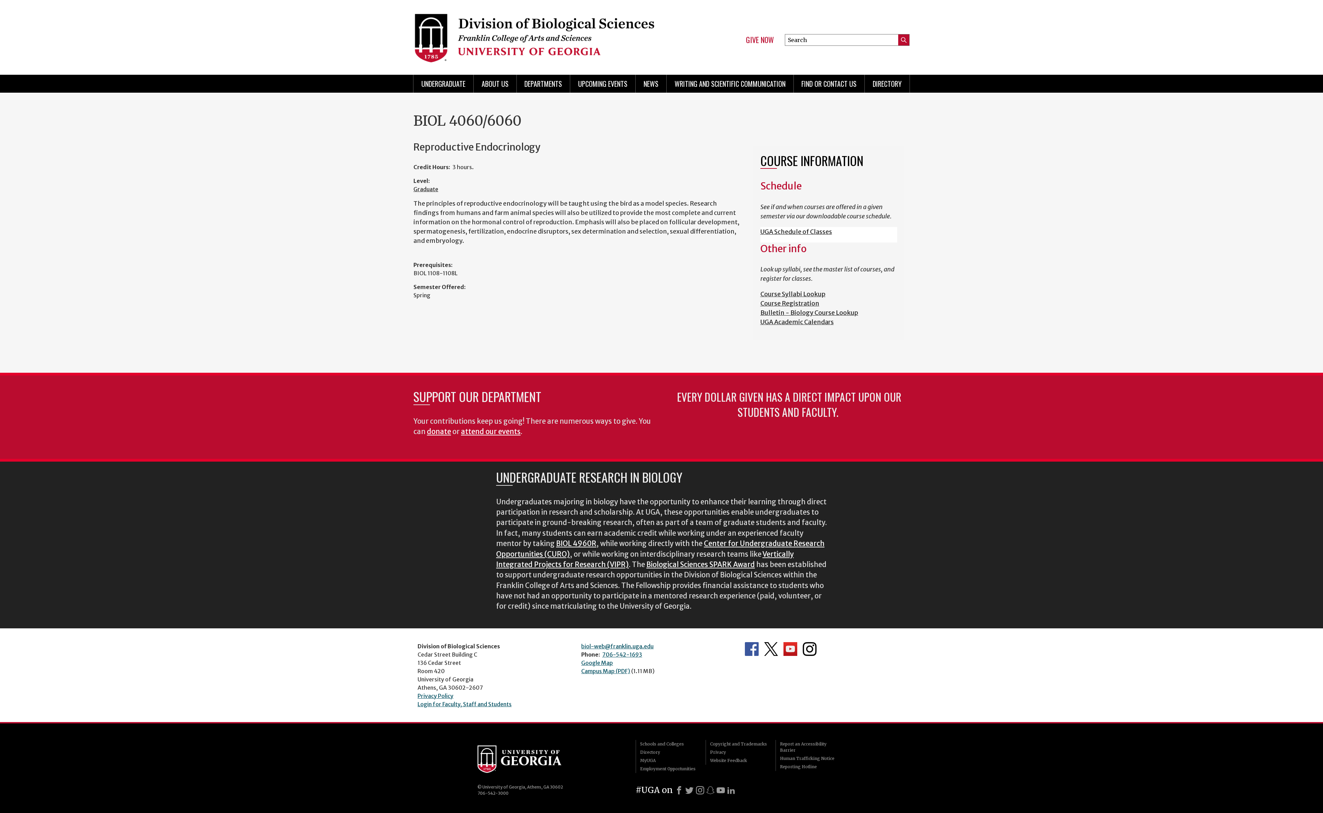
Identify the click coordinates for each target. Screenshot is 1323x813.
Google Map (597, 662)
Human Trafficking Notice (807, 758)
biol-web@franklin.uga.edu (617, 646)
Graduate (425, 189)
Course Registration (789, 303)
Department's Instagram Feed (810, 649)
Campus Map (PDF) (605, 671)
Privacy (718, 752)
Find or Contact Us (829, 84)
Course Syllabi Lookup (792, 294)
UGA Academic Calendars (797, 322)
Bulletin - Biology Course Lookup (809, 313)
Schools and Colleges (662, 744)
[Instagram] (700, 790)
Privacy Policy (435, 695)
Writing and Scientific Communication (730, 84)
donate (439, 431)
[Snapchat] (710, 790)
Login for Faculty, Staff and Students (465, 704)
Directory (887, 84)
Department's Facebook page (752, 649)
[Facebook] (679, 790)
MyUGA (648, 760)
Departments (543, 84)
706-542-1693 (622, 654)
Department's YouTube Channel (790, 649)
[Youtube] (721, 790)
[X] (689, 790)
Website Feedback (728, 760)
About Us (495, 84)
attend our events (491, 431)
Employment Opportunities (668, 768)
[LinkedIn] (731, 790)
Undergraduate (443, 84)
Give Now (760, 40)
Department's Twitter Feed (771, 649)
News (651, 84)
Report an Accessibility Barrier (803, 747)
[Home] (534, 34)
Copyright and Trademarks (738, 744)
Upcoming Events (602, 84)
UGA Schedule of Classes (796, 232)
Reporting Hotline (798, 766)
